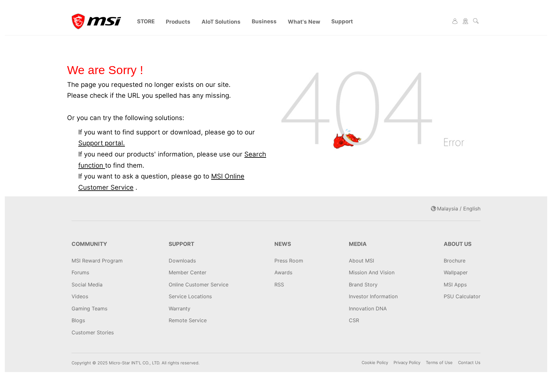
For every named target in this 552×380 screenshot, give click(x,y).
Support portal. (101, 143)
